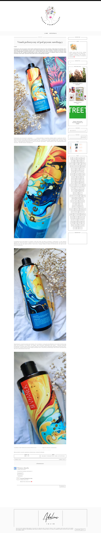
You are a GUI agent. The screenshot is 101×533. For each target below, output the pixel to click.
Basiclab (72, 163)
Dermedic (74, 177)
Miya (81, 195)
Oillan (80, 203)
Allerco (74, 158)
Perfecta (77, 209)
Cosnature (77, 174)
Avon (72, 161)
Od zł (80, 144)
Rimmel (71, 214)
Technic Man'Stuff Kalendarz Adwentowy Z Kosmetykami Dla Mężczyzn (80, 146)
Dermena (78, 177)
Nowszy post (18, 459)
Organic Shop (75, 206)
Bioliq (77, 169)
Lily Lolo (74, 190)
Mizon (84, 195)
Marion (81, 190)
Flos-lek (73, 182)
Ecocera (73, 179)
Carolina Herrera (80, 171)
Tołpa (76, 222)
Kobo (84, 185)
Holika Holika (79, 185)
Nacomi (77, 198)
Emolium (78, 179)
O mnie (46, 33)
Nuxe (77, 203)
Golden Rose (72, 185)
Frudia (77, 182)
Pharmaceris (82, 209)
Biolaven (73, 169)
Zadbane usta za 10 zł (77, 103)
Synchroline (81, 217)
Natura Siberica (74, 201)
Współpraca (53, 33)
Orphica (81, 206)
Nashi (82, 198)
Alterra (79, 158)
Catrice (72, 174)
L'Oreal (72, 187)
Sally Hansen (77, 214)
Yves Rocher (81, 225)
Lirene (78, 190)
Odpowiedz (20, 473)
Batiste (76, 163)
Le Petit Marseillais (79, 187)
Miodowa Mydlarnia (74, 195)
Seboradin (83, 214)
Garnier (82, 182)
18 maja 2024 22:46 (24, 479)
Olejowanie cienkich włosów (77, 84)
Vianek (34, 138)
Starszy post (62, 459)
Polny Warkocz (74, 211)
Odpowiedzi (20, 476)
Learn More (78, 529)
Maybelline (75, 193)
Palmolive (72, 209)
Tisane (72, 222)
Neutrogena (81, 201)
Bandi (79, 161)
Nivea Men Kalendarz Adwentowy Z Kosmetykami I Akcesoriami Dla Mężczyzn (80, 143)
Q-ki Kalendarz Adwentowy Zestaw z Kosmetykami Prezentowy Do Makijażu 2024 (80, 149)
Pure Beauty (39, 447)
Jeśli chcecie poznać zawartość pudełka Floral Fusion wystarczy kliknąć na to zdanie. (32, 449)
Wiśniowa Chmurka (23, 468)
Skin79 (72, 217)
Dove (82, 177)
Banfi (83, 161)
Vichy (83, 222)
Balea (76, 161)
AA (71, 158)
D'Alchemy (82, 174)
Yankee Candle (74, 225)
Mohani (73, 198)
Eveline (82, 179)
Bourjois (82, 169)
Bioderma (83, 166)
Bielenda (83, 163)
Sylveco (76, 217)
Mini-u (80, 193)
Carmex (73, 171)
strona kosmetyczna (26, 478)
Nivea (74, 203)
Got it (83, 529)
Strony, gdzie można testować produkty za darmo (77, 122)
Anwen (83, 158)
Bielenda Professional (75, 166)
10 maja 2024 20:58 (21, 469)
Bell (80, 163)
